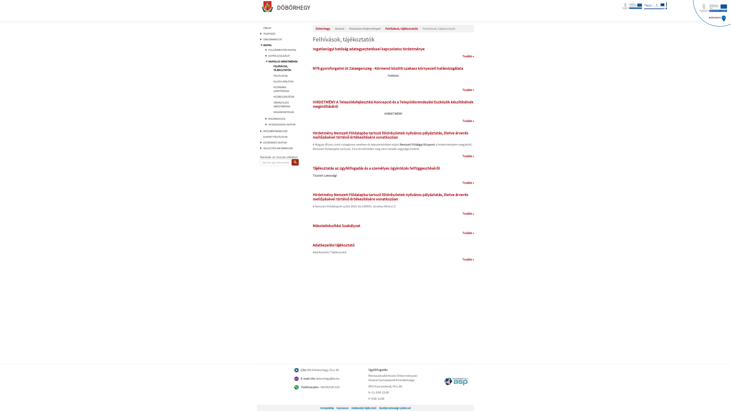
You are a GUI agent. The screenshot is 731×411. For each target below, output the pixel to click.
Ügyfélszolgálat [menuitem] (279, 55)
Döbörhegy (293, 7)
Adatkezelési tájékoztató (334, 245)
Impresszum (343, 407)
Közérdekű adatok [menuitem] (275, 142)
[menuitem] (282, 28)
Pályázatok (281, 75)
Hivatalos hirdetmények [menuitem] (283, 87)
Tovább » (468, 56)
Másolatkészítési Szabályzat (336, 225)
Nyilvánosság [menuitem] (276, 118)
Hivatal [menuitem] (280, 84)
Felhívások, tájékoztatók (401, 28)
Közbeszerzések (284, 96)
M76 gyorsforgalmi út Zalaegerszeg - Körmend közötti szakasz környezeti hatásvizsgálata (388, 68)
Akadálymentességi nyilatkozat (395, 407)
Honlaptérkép (327, 407)
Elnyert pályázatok (275, 137)
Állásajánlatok (284, 81)
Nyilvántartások (284, 112)
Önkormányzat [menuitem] (272, 39)
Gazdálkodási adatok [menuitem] (282, 124)
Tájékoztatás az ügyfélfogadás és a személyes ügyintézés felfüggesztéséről (376, 168)
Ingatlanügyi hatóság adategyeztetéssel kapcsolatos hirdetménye (369, 48)
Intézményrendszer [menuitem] (275, 131)
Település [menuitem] (269, 33)
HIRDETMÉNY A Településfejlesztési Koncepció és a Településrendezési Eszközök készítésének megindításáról (393, 104)
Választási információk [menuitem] (278, 148)
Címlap (267, 28)
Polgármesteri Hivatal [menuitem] (282, 50)
